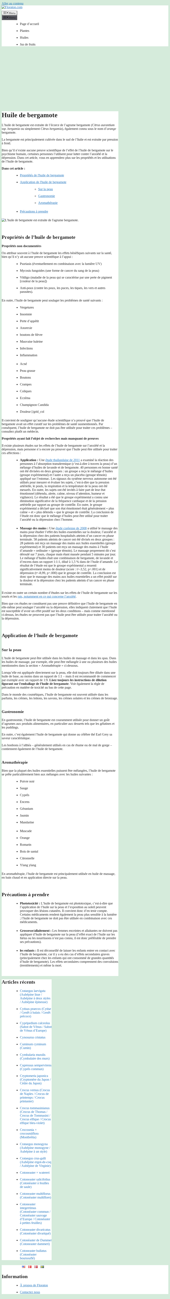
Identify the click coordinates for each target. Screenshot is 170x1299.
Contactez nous (30, 1292)
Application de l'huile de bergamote (43, 182)
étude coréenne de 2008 (71, 528)
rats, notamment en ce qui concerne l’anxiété (47, 596)
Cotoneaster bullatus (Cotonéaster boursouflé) (33, 1254)
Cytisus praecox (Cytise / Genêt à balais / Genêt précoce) (35, 1012)
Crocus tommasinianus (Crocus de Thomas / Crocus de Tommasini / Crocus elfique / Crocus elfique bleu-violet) (35, 1115)
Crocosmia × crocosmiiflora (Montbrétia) (29, 1133)
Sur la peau (45, 189)
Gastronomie (46, 196)
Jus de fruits (27, 44)
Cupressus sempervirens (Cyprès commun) (35, 1067)
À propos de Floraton (34, 1285)
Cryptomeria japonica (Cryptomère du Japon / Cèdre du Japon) (35, 1079)
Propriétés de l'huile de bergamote (42, 175)
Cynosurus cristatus (32, 1037)
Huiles (24, 37)
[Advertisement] (85, 80)
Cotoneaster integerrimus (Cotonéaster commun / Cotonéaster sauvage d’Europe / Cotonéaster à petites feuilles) (35, 1213)
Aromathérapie (48, 203)
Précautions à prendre (34, 211)
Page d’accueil (29, 24)
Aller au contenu (12, 3)
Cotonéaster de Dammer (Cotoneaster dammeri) (36, 1242)
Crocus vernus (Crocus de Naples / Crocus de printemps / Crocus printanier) (35, 1095)
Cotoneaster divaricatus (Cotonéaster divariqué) (35, 1231)
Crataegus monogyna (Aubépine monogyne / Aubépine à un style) (35, 1147)
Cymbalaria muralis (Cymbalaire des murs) (35, 1056)
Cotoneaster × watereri (35, 1172)
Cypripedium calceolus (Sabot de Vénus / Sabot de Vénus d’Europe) (36, 1026)
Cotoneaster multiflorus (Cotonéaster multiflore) (35, 1195)
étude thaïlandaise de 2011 (62, 460)
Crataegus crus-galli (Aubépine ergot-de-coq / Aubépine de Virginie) (35, 1162)
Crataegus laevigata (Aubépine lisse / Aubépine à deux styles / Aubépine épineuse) (35, 996)
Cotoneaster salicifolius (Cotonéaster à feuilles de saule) (35, 1183)
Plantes (24, 30)
